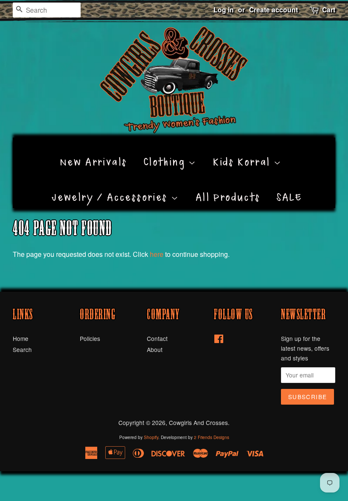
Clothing (166, 152)
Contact (157, 338)
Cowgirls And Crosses (198, 422)
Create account (273, 9)
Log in (223, 9)
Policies (90, 338)
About (155, 349)
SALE (290, 187)
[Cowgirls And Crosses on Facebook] (219, 340)
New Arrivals (93, 152)
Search (22, 349)
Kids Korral (243, 152)
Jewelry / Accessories (111, 187)
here (156, 254)
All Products (228, 187)
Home (20, 338)
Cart (328, 9)
